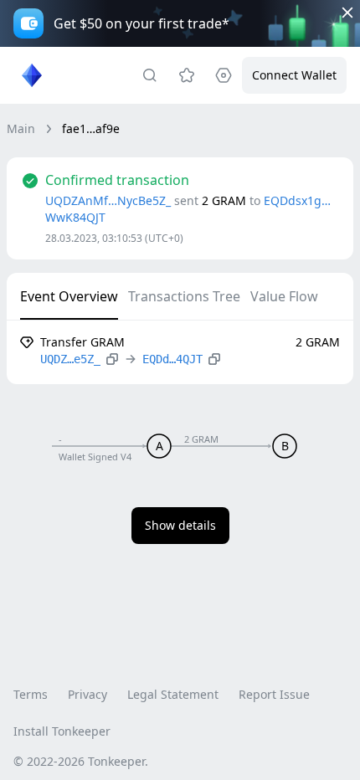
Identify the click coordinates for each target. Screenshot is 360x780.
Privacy (87, 694)
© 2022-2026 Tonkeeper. (80, 761)
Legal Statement (173, 694)
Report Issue (274, 694)
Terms (30, 694)
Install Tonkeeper (62, 731)
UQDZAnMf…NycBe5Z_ (108, 200)
